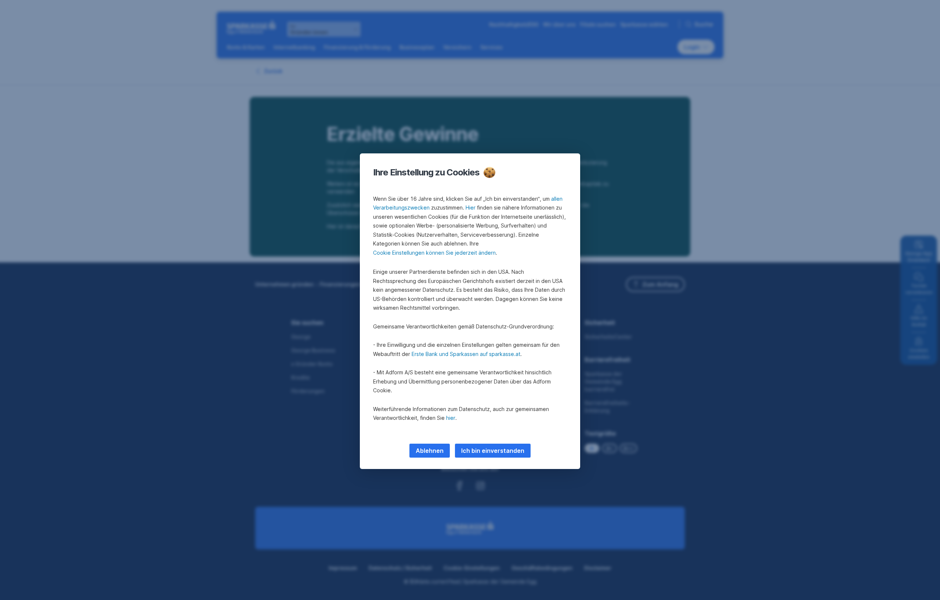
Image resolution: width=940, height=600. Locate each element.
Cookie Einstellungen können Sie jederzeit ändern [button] (434, 253)
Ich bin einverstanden (492, 450)
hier (450, 418)
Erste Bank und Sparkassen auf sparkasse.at (466, 354)
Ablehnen (430, 450)
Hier (471, 207)
